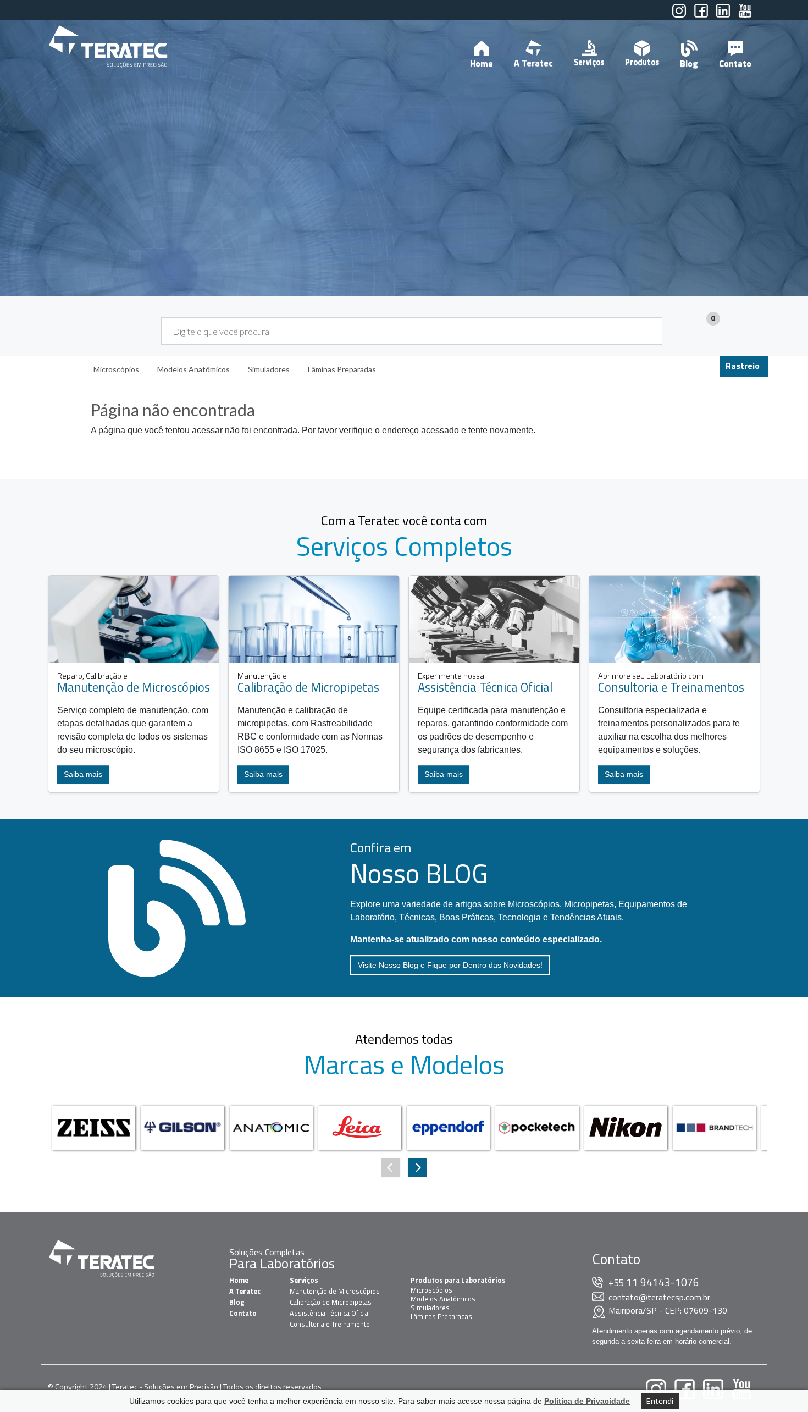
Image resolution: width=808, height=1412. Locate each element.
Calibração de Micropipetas (331, 1302)
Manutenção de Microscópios (335, 1291)
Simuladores (430, 1307)
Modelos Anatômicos (443, 1298)
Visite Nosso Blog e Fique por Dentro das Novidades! (450, 965)
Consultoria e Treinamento (330, 1324)
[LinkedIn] (723, 15)
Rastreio (743, 365)
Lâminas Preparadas (441, 1316)
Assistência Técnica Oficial (330, 1313)
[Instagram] (679, 15)
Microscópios (431, 1289)
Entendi (659, 1400)
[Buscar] (647, 331)
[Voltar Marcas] (417, 1167)
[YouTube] (745, 15)
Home (481, 63)
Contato (735, 63)
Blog (689, 63)
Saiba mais (83, 774)
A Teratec (533, 62)
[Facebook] (701, 15)
